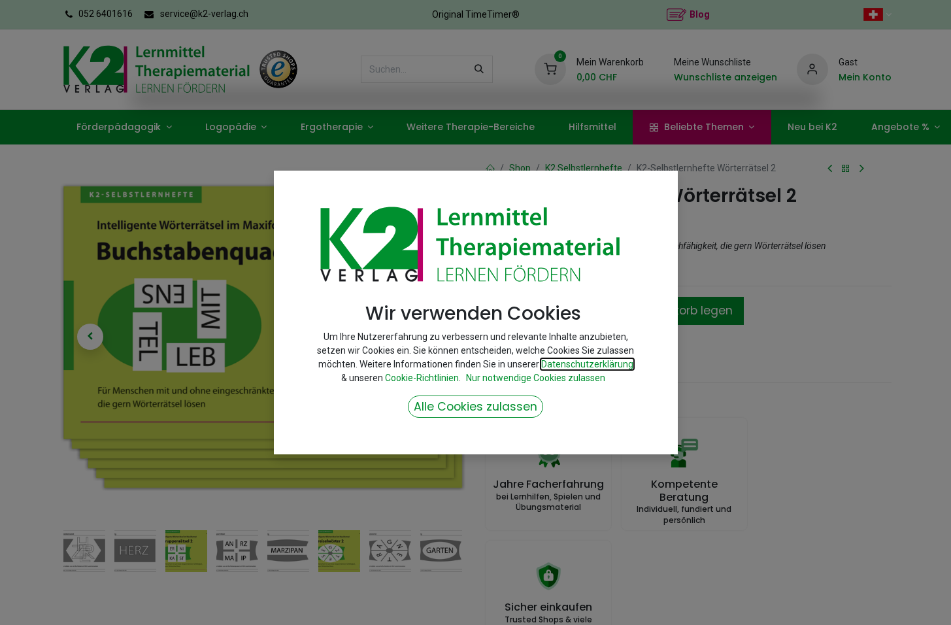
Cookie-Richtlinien (422, 378)
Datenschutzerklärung (587, 364)
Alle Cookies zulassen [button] (475, 406)
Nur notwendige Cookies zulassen (535, 378)
